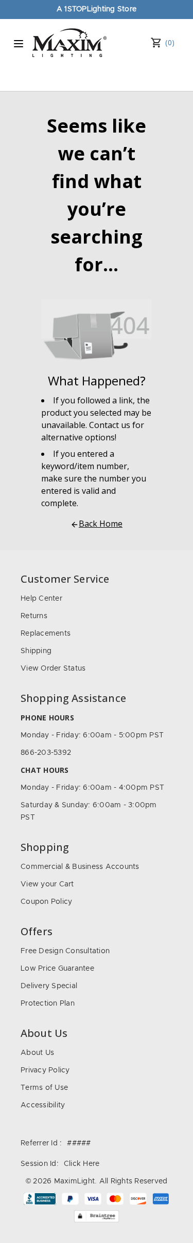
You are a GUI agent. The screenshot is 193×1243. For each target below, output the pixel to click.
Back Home (100, 523)
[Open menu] (18, 44)
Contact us (109, 425)
